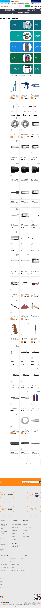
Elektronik (2, 541)
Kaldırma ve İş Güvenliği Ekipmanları (14, 13)
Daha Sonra (22, 5)
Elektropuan (37, 3)
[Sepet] (38, 6)
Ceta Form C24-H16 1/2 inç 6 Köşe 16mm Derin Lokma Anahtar (14, 157)
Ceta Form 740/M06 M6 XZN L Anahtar (14, 362)
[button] (12, 104)
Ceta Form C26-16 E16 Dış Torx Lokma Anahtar (35, 157)
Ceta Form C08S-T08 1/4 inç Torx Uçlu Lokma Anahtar (25, 385)
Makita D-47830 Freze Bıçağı (34, 339)
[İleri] (32, 463)
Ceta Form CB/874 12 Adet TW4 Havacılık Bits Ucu (25, 453)
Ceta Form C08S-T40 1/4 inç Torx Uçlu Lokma (14, 408)
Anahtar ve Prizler (3, 568)
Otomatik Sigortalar (15, 527)
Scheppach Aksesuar (14, 429)
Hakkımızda (2, 3)
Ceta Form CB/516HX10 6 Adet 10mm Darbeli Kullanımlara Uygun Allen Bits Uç (14, 453)
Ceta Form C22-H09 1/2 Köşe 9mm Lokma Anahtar (24, 225)
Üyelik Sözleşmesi (26, 536)
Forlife (1, 584)
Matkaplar (2, 533)
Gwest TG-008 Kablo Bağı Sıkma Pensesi (25, 96)
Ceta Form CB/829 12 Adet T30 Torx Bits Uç (35, 453)
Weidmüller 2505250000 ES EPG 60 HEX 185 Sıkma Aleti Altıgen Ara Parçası (25, 134)
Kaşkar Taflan (23, 570)
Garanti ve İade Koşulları (27, 527)
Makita (22, 559)
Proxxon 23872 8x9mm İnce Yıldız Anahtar (24, 339)
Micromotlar (12, 568)
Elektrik (1, 526)
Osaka (1, 578)
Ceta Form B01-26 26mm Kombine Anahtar (14, 271)
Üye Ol (36, 6)
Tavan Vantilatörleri (3, 564)
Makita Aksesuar (23, 315)
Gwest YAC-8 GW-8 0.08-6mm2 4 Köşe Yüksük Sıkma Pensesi (35, 96)
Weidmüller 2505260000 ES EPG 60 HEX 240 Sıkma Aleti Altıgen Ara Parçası (14, 134)
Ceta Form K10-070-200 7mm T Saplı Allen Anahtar (35, 225)
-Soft (15, 606)
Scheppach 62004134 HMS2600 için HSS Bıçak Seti (14, 431)
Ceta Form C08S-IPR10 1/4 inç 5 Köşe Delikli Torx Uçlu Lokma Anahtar (25, 408)
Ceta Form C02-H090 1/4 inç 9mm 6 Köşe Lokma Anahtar (35, 271)
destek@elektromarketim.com (17, 549)
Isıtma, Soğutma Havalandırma (26, 13)
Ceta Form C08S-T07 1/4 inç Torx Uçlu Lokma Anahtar (14, 385)
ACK (21, 565)
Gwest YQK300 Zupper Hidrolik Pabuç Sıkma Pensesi (14, 96)
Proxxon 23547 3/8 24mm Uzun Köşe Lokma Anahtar (35, 317)
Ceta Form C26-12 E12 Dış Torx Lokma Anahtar (14, 294)
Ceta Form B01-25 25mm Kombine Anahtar (25, 271)
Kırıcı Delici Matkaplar (13, 562)
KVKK (24, 533)
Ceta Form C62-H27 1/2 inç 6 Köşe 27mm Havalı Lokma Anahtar (14, 180)
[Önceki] (10, 110)
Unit (21, 561)
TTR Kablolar (2, 571)
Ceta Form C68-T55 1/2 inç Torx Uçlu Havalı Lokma (14, 202)
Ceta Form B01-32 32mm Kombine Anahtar (25, 248)
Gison (11, 315)
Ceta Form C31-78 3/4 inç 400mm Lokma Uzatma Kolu (14, 225)
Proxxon (32, 315)
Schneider (22, 558)
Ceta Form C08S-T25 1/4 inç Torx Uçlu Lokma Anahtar (35, 385)
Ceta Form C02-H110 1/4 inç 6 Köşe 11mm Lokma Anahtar (35, 134)
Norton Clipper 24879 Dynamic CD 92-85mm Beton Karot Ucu (35, 408)
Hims (22, 564)
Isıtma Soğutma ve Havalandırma (3, 531)
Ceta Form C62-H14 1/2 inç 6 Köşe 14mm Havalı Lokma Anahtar (35, 180)
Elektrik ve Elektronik (13, 10)
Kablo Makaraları (14, 530)
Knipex (1, 587)
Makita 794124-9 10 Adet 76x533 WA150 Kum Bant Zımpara (35, 294)
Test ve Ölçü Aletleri (34, 10)
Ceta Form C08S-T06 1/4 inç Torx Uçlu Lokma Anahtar (25, 362)
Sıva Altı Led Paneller (3, 565)
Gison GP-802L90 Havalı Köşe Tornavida (14, 317)
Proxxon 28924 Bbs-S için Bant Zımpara (14, 339)
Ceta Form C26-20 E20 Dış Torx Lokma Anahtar (35, 202)
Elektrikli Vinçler (3, 559)
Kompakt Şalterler (13, 558)
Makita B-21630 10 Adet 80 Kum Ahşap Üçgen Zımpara (25, 317)
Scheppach (23, 568)
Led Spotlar (14, 539)
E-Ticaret (17, 606)
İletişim (6, 3)
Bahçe (1, 540)
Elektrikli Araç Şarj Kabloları (16, 524)
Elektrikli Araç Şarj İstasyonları (5, 562)
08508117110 (14, 547)
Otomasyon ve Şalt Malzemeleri (7, 10)
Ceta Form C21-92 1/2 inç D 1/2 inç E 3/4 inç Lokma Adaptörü (14, 248)
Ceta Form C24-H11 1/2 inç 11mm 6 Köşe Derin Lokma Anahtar (25, 202)
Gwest (11, 94)
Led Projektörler (13, 559)
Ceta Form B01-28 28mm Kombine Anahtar (35, 248)
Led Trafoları (12, 567)
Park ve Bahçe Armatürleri (14, 571)
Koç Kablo (22, 562)
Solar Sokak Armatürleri (4, 567)
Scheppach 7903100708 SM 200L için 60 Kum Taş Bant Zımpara (25, 431)
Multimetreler (2, 570)
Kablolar (1, 528)
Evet (27, 5)
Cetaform (12, 178)
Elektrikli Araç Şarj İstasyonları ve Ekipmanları (20, 10)
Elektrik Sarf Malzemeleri (14, 570)
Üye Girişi (32, 6)
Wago (1, 590)
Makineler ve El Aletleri (4, 529)
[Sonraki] (39, 110)
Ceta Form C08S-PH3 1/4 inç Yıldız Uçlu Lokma (35, 362)
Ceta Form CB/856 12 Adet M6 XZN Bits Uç (35, 431)
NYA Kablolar (12, 565)
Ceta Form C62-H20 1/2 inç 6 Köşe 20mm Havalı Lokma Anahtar (25, 180)
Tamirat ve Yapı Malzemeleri (20, 13)
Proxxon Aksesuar (24, 338)
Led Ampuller (2, 561)
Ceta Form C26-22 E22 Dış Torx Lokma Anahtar (25, 157)
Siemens (1, 581)
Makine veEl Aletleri (28, 10)
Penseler (13, 533)
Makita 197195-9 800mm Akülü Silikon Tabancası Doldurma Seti (25, 294)
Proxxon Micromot (13, 338)
